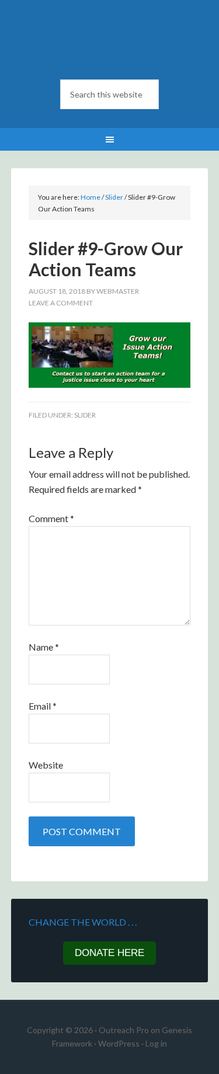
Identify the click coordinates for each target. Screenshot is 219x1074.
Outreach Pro (124, 1030)
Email (43, 705)
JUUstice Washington (109, 41)
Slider (85, 415)
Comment (51, 518)
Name (44, 646)
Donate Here (109, 952)
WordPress (119, 1043)
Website (46, 764)
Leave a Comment (61, 302)
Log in (156, 1043)
